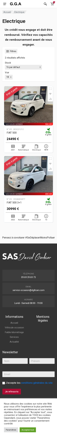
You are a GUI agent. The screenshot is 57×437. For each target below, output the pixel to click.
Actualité (14, 341)
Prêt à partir (12, 91)
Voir (7, 72)
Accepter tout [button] (28, 430)
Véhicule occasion (14, 327)
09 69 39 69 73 (28, 277)
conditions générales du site (37, 382)
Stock (8, 62)
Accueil (7, 12)
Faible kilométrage (14, 332)
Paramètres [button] (11, 430)
